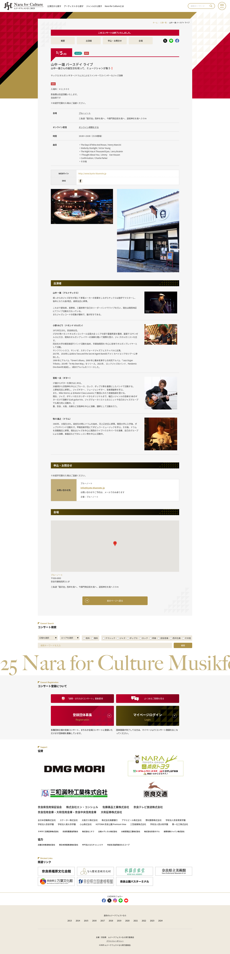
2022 (144, 920)
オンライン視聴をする (89, 127)
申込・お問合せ (115, 40)
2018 (111, 920)
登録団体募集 (82, 716)
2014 (78, 920)
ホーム (155, 22)
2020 (127, 920)
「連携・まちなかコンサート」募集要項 (85, 698)
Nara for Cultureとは (114, 6)
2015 (86, 920)
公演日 (54, 6)
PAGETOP (222, 946)
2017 (102, 920)
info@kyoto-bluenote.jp (93, 487)
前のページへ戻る (115, 600)
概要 (63, 40)
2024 (160, 920)
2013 (69, 920)
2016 (94, 920)
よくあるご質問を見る (154, 698)
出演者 (89, 40)
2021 (136, 920)
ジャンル (94, 6)
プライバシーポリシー (115, 941)
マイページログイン (147, 716)
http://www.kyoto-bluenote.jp (92, 173)
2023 (152, 920)
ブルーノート (85, 113)
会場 (141, 40)
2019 (119, 920)
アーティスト (74, 6)
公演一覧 (163, 22)
